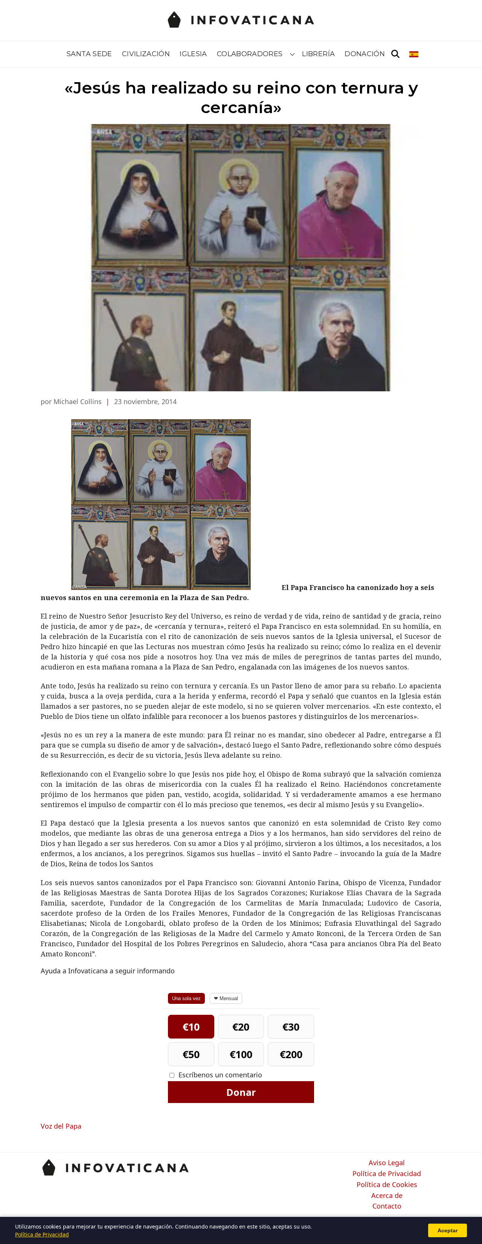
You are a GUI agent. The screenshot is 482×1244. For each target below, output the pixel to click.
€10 (191, 1027)
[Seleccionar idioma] (414, 54)
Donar (241, 1092)
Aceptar (448, 1230)
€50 (191, 1054)
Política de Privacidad (386, 1174)
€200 (291, 1054)
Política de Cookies (387, 1185)
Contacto (386, 1206)
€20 (240, 1027)
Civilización (146, 54)
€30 (290, 1027)
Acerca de (387, 1196)
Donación (365, 54)
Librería (318, 54)
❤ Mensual (226, 998)
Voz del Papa (61, 1126)
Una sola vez (186, 998)
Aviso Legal (387, 1163)
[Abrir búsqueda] (395, 54)
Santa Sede (89, 54)
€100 (241, 1054)
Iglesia (193, 54)
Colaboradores (250, 54)
